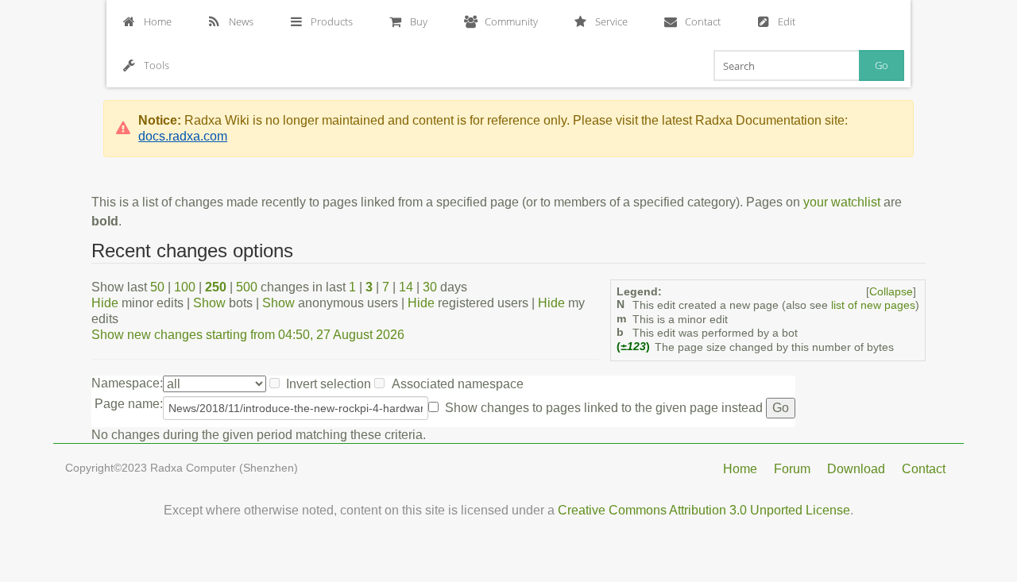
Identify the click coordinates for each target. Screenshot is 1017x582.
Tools (156, 65)
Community (511, 21)
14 (406, 287)
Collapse (891, 292)
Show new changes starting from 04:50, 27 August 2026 (247, 334)
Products (332, 21)
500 (246, 287)
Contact (703, 21)
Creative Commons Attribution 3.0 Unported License (704, 510)
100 (184, 287)
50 (157, 287)
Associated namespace (458, 384)
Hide (104, 303)
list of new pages (873, 305)
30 (430, 287)
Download (856, 469)
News (241, 21)
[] (891, 292)
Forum (792, 469)
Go (881, 65)
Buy (418, 21)
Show (209, 303)
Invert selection (328, 384)
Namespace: (127, 383)
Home (158, 21)
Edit (786, 21)
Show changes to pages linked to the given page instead (604, 407)
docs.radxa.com (182, 136)
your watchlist (841, 202)
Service (611, 21)
